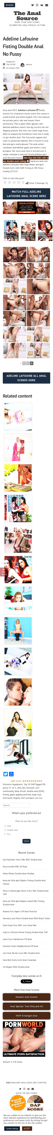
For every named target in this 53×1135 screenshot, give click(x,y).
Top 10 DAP (11, 64)
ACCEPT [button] (27, 1128)
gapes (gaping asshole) (20, 794)
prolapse (30, 797)
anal (19, 787)
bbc (24, 787)
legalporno (10, 61)
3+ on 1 (12, 787)
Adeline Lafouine (26, 110)
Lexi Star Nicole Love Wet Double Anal (21, 953)
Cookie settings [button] (12, 1128)
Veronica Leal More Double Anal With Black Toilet (26, 918)
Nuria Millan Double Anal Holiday (18, 873)
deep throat (20, 791)
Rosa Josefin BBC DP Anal (15, 866)
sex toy (38, 797)
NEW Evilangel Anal (26, 1015)
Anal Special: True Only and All (26, 1006)
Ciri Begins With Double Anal (16, 966)
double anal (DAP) (35, 791)
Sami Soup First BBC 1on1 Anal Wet (20, 925)
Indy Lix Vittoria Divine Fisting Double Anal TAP (25, 932)
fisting (6, 794)
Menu (10, 5)
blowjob (30, 787)
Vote (26, 841)
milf (23, 797)
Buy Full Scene (4, 571)
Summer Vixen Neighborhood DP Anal (20, 946)
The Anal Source (27, 16)
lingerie (16, 797)
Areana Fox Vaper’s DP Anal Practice (20, 911)
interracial (7, 797)
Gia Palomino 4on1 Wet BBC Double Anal (22, 859)
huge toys (36, 794)
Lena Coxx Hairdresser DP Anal (17, 939)
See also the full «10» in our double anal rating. (26, 159)
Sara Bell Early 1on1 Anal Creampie (19, 960)
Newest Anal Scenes (26, 997)
